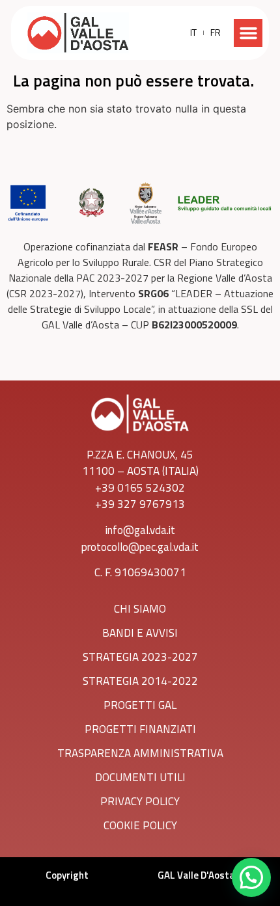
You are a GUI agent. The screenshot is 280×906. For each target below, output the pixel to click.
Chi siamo (140, 608)
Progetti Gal (140, 705)
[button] (248, 33)
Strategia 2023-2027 (140, 656)
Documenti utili (140, 777)
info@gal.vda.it (140, 530)
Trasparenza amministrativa (140, 753)
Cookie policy (140, 825)
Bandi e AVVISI (140, 632)
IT (193, 32)
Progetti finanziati (140, 729)
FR (215, 32)
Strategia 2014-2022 (140, 681)
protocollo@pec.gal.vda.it (140, 547)
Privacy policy (140, 801)
